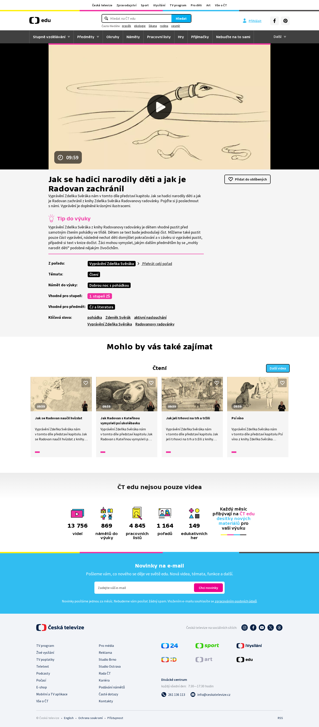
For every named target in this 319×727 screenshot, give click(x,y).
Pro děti (196, 5)
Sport (145, 5)
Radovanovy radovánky (154, 324)
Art (208, 5)
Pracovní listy (159, 37)
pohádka (94, 317)
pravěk (126, 26)
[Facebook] (274, 20)
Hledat (181, 18)
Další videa (278, 368)
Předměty (85, 37)
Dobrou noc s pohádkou (109, 285)
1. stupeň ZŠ (99, 296)
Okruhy (112, 37)
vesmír (175, 26)
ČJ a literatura (101, 306)
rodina (164, 26)
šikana (153, 26)
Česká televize (102, 5)
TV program (178, 5)
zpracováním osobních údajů (236, 601)
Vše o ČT (221, 5)
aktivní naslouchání (150, 317)
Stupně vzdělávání (49, 37)
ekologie (140, 26)
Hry (181, 37)
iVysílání (159, 5)
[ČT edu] (40, 22)
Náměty (133, 37)
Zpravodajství (126, 5)
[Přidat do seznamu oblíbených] (85, 383)
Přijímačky (200, 37)
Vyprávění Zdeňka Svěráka (111, 263)
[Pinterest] (285, 20)
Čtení (93, 274)
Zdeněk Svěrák (118, 317)
